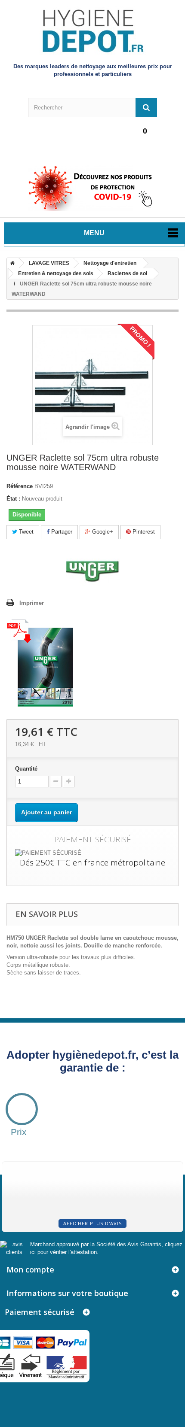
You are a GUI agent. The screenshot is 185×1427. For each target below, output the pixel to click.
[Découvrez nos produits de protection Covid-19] (92, 188)
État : (13, 498)
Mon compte (30, 1269)
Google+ (101, 531)
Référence (19, 486)
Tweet (25, 531)
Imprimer (31, 603)
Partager (60, 531)
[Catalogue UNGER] (39, 662)
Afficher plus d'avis (92, 1223)
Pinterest (143, 531)
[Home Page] (10, 263)
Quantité (26, 768)
